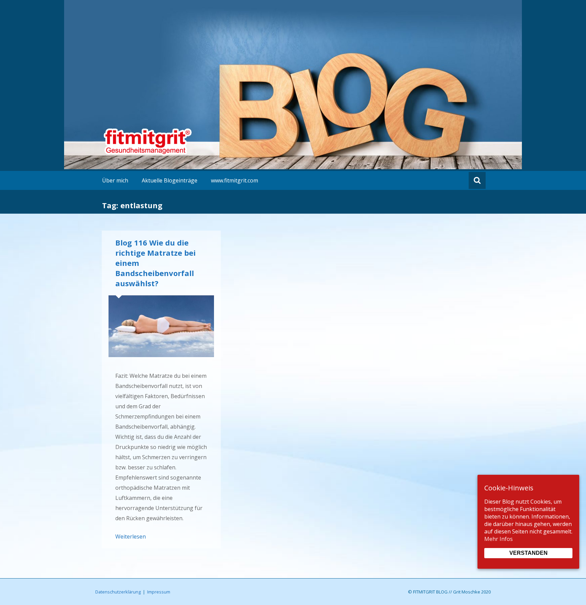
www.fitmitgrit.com (234, 180)
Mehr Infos (498, 539)
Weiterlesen (130, 536)
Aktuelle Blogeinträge (169, 180)
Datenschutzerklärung (118, 592)
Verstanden (528, 553)
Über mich (115, 180)
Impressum (158, 592)
